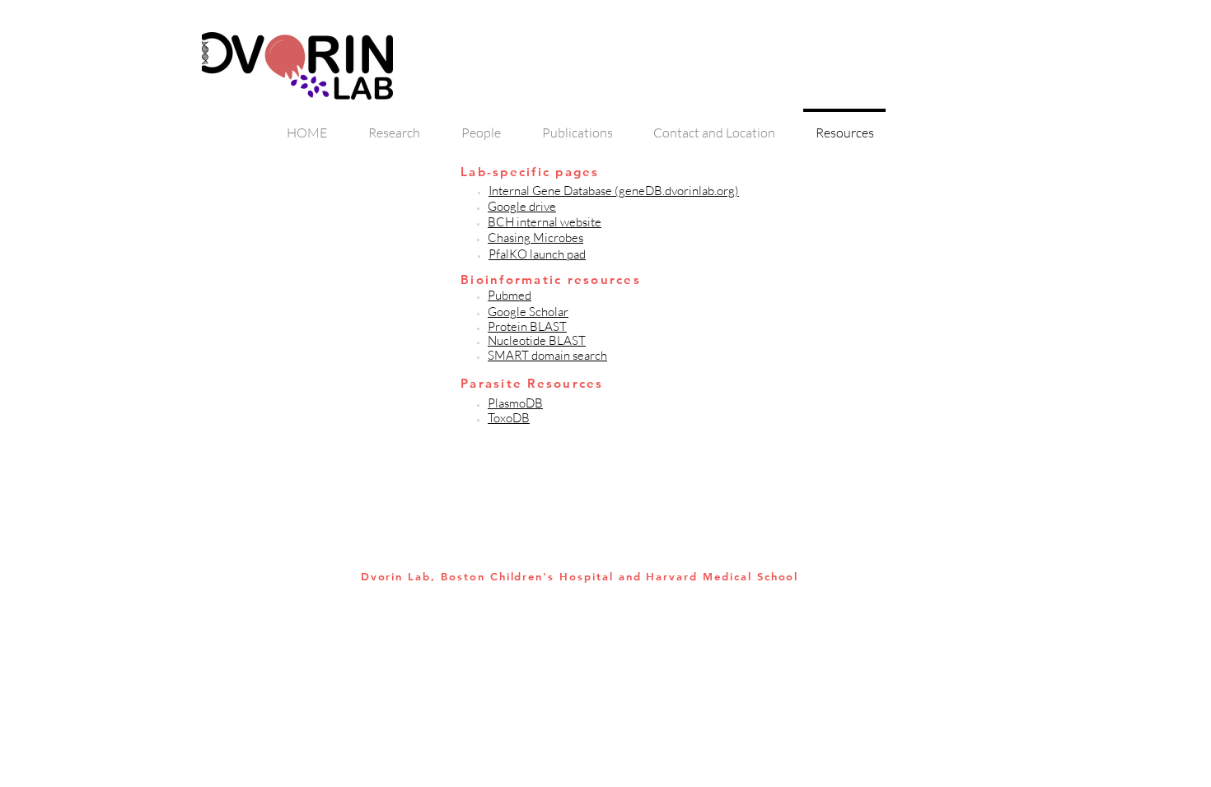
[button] (515, 403)
